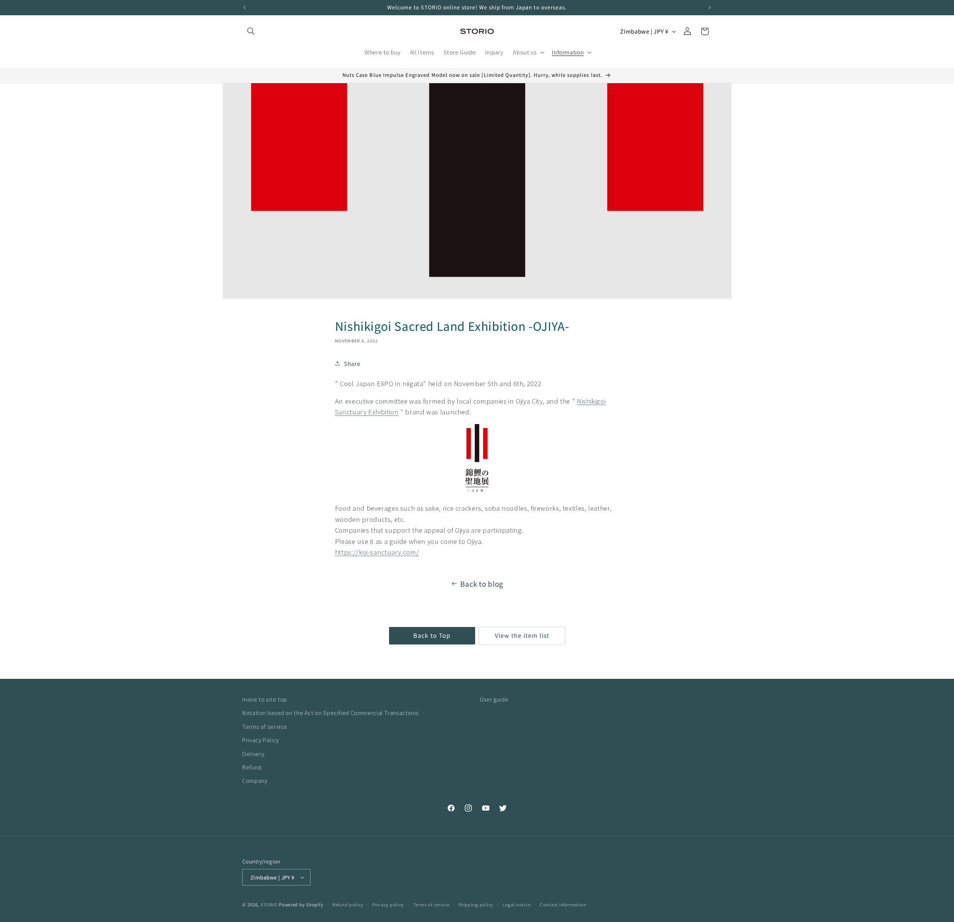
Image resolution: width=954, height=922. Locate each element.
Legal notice (517, 904)
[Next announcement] (709, 7)
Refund (252, 767)
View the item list (522, 635)
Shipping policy (475, 904)
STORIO (268, 904)
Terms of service (264, 726)
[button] (250, 31)
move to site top (264, 699)
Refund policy (347, 904)
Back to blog (481, 583)
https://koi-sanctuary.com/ (377, 551)
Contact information (563, 904)
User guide (494, 699)
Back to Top (432, 635)
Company (254, 780)
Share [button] (352, 363)
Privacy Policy (260, 740)
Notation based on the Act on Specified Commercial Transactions (330, 712)
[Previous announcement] (244, 7)
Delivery (253, 754)
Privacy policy (388, 904)
